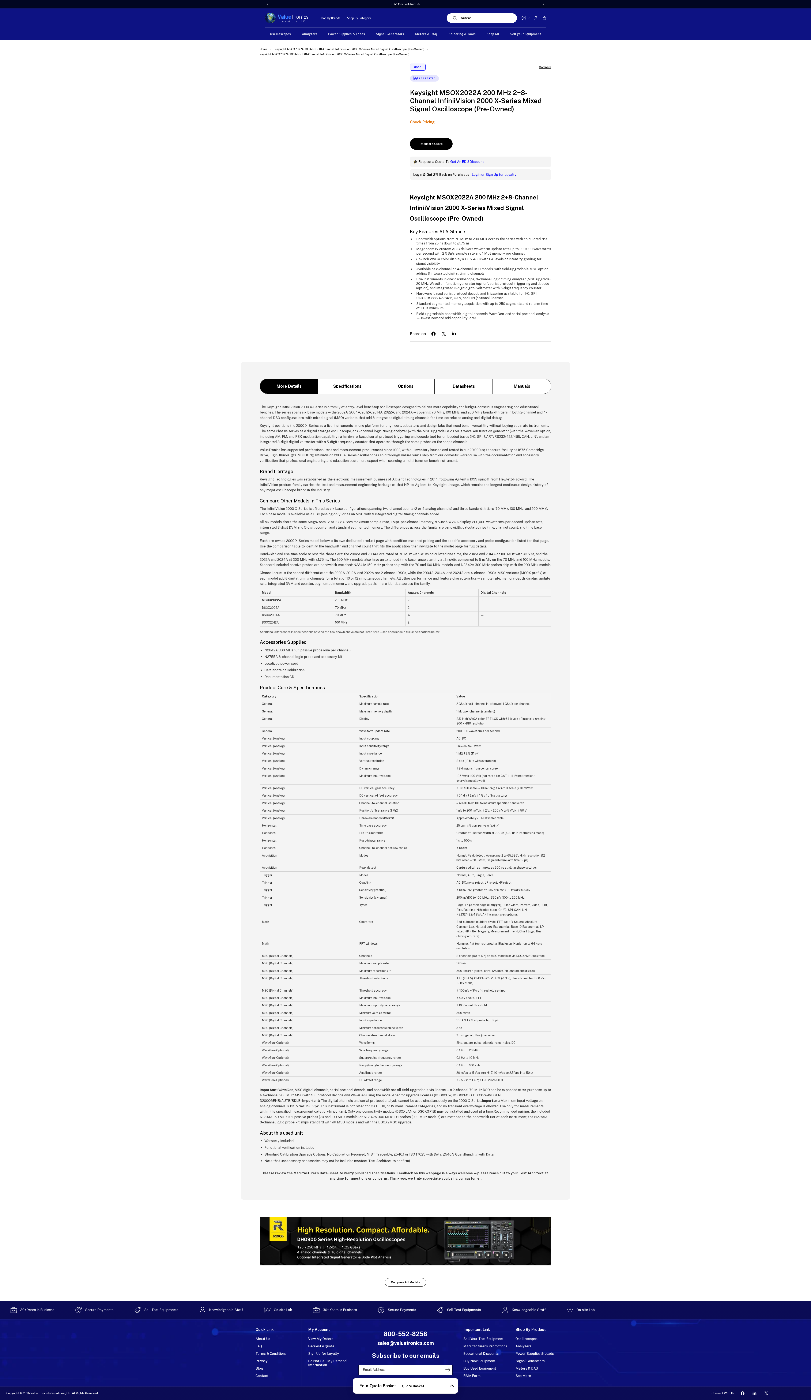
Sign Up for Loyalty (323, 1354)
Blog (259, 1368)
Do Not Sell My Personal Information (327, 1363)
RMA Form (471, 1376)
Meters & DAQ (527, 1368)
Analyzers (523, 1346)
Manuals (522, 386)
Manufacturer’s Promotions (485, 1346)
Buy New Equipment (479, 1361)
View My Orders (320, 1339)
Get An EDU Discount (467, 162)
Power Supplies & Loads (535, 1354)
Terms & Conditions (271, 1354)
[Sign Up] (448, 1369)
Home (264, 49)
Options (405, 386)
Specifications (347, 386)
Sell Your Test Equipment (483, 1339)
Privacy (262, 1361)
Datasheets (464, 386)
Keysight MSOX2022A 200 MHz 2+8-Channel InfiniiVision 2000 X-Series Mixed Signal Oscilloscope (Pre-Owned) (349, 49)
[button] (544, 18)
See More (523, 1376)
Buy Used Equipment (479, 1368)
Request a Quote (431, 144)
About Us (263, 1339)
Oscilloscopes (526, 1339)
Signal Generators (530, 1361)
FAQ (259, 1346)
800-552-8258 (405, 1334)
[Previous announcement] (267, 4)
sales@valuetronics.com (405, 1343)
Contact (262, 1376)
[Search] (455, 18)
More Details (289, 386)
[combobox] (488, 18)
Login (476, 175)
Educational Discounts (481, 1354)
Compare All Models (405, 1282)
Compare (545, 67)
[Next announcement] (543, 4)
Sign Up (492, 175)
